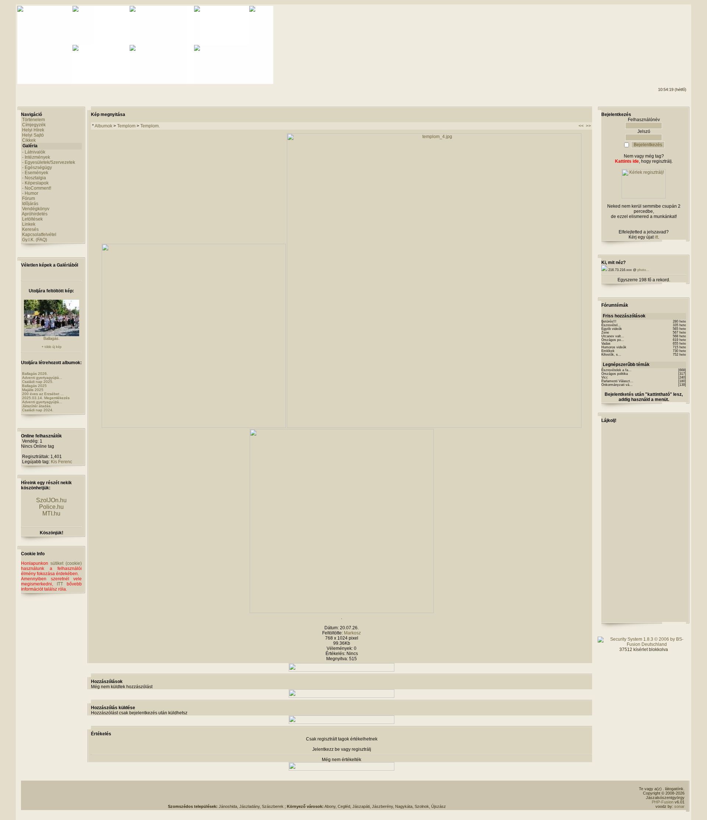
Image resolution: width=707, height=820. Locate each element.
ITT (60, 584)
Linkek (28, 224)
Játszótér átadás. (37, 406)
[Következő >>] (342, 611)
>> (588, 126)
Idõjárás (30, 203)
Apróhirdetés (35, 214)
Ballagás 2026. (35, 374)
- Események (35, 172)
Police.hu (51, 507)
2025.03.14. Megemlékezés (46, 398)
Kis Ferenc (61, 461)
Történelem (33, 119)
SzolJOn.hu (51, 500)
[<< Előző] (194, 426)
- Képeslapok (35, 183)
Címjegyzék (34, 124)
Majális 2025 (32, 390)
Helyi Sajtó (33, 135)
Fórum (28, 198)
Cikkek (29, 140)
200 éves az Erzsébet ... (43, 394)
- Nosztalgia (34, 177)
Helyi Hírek (33, 130)
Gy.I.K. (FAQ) (34, 239)
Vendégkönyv (35, 208)
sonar (679, 806)
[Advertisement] (656, 33)
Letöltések (32, 219)
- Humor (30, 193)
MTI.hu (51, 513)
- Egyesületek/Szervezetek (48, 162)
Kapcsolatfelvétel (39, 234)
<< (581, 126)
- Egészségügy (37, 167)
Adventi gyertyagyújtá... (42, 378)
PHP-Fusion (662, 802)
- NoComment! (36, 188)
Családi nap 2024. (37, 410)
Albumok (103, 126)
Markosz (352, 633)
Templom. (150, 126)
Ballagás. (51, 338)
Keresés (30, 229)
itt (656, 237)
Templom (126, 126)
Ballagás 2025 (34, 386)
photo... (643, 270)
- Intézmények (36, 157)
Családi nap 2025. (37, 382)
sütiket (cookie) (66, 563)
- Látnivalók (33, 152)
